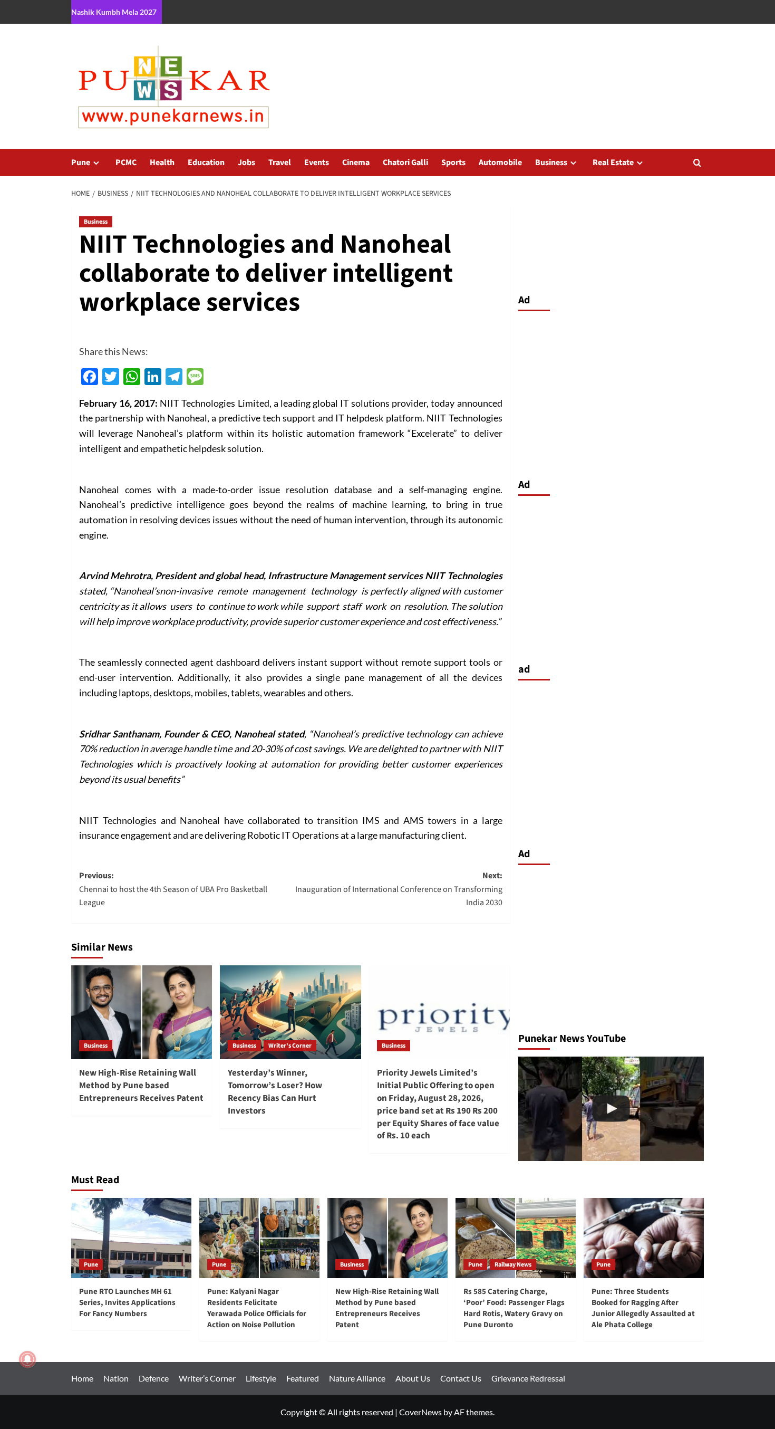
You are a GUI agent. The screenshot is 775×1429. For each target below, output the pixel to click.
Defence (154, 1378)
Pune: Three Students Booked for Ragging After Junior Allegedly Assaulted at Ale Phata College (643, 1308)
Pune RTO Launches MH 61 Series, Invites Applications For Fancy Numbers (127, 1302)
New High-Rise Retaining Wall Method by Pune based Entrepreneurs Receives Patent (141, 1086)
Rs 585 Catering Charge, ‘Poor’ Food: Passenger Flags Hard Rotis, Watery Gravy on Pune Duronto (514, 1308)
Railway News (513, 1264)
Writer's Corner (290, 1045)
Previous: (173, 889)
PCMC (126, 162)
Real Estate (613, 162)
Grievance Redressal (528, 1378)
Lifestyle (261, 1378)
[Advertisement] (611, 392)
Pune (80, 162)
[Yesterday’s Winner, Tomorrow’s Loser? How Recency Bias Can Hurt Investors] (290, 1012)
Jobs (246, 162)
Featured (302, 1378)
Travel (279, 162)
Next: (398, 889)
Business (551, 162)
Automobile (500, 162)
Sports (453, 162)
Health (162, 162)
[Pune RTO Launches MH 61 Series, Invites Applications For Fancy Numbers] (131, 1238)
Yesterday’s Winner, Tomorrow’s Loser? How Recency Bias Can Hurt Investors (275, 1092)
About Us (412, 1378)
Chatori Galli (405, 162)
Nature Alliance (357, 1378)
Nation (116, 1378)
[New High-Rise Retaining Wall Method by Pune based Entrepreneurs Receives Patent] (141, 1012)
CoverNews (420, 1412)
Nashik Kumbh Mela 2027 (114, 11)
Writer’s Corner (207, 1378)
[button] (697, 163)
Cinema (356, 162)
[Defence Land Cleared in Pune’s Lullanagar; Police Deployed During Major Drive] (611, 1109)
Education (206, 162)
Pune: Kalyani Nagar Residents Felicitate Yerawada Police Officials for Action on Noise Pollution (256, 1308)
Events (316, 162)
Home (82, 1378)
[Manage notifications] (27, 1359)
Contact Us (460, 1378)
